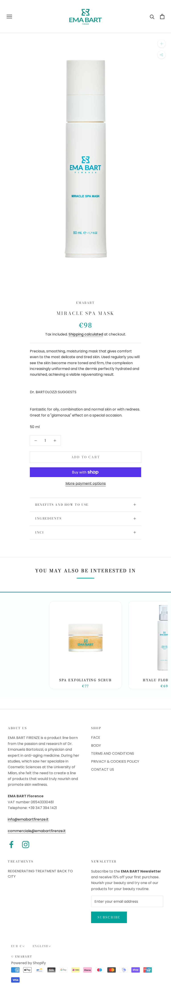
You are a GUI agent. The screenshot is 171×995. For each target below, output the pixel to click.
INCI (39, 532)
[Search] (152, 16)
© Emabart (21, 956)
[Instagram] (25, 844)
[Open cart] (162, 16)
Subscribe (109, 917)
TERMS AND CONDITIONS (112, 753)
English (40, 946)
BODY (96, 745)
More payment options (85, 483)
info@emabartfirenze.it (28, 819)
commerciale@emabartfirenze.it (37, 830)
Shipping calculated (86, 334)
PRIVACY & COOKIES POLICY (115, 761)
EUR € (16, 946)
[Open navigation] (9, 16)
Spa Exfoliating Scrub (85, 680)
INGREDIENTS (48, 518)
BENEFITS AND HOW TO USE (62, 504)
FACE (95, 737)
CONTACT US (102, 769)
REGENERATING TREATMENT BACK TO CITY (40, 874)
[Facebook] (11, 844)
